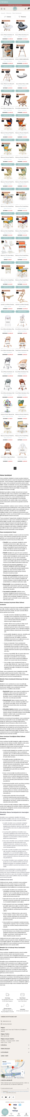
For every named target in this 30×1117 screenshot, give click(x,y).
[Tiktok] (9, 1097)
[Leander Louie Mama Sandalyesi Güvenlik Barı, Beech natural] (8, 296)
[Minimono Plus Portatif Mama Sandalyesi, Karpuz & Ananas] (8, 271)
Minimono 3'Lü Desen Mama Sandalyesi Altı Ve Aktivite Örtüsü (8, 255)
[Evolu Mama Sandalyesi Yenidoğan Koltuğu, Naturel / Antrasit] (22, 363)
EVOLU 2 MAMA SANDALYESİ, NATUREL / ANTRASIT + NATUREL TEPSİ (22, 59)
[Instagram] (2, 1097)
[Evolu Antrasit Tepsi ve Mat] (22, 75)
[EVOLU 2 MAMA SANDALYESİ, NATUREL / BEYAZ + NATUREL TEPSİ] (8, 51)
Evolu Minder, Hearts (22, 457)
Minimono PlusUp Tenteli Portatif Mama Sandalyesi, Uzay (8, 133)
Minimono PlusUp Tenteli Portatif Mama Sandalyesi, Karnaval (22, 182)
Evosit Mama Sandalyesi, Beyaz (8, 329)
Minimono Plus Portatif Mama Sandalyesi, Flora (8, 206)
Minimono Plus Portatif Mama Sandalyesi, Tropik (22, 435)
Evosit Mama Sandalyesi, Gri (7, 371)
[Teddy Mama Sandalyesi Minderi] (22, 342)
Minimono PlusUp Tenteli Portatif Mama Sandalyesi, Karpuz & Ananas (8, 182)
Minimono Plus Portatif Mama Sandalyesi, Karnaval (22, 206)
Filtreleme (23, 17)
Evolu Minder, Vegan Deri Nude (8, 457)
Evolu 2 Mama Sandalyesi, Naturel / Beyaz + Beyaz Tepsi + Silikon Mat (8, 34)
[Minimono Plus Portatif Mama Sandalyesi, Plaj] (8, 222)
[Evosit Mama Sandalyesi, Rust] (22, 384)
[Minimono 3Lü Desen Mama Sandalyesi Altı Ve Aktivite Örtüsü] (8, 247)
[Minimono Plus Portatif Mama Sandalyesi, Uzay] (22, 222)
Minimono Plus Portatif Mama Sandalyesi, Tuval (22, 255)
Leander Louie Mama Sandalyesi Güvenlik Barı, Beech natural (8, 304)
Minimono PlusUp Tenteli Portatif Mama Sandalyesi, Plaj (22, 414)
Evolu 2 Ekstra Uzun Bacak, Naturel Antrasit (8, 83)
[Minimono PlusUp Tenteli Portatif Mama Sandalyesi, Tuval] (22, 124)
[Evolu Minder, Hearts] (22, 448)
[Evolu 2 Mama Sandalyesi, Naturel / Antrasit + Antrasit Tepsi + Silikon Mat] (22, 26)
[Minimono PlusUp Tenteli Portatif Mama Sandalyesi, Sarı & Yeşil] (8, 149)
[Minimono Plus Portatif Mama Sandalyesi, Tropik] (22, 427)
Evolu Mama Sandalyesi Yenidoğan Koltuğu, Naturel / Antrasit (22, 371)
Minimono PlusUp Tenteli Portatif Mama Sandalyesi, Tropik (22, 157)
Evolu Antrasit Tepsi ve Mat (22, 83)
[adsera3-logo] (15, 1108)
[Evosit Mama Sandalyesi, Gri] (8, 363)
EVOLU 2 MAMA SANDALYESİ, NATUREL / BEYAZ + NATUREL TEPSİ (8, 59)
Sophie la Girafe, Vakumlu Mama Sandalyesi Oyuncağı (8, 414)
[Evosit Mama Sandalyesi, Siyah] (8, 100)
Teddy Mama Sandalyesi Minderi (22, 350)
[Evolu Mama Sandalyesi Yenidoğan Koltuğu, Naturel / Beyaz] (22, 100)
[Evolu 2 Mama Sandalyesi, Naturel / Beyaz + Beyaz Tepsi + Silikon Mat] (8, 26)
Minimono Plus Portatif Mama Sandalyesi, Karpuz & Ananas (8, 280)
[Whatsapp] (13, 1097)
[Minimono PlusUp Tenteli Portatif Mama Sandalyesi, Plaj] (22, 406)
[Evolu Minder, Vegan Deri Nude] (8, 448)
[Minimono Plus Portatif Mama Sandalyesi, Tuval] (22, 247)
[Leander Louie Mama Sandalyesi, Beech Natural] (22, 296)
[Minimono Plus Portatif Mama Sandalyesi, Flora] (8, 198)
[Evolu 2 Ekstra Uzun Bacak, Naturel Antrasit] (8, 75)
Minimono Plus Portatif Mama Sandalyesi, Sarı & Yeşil (22, 280)
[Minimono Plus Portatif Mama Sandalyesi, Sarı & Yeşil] (22, 271)
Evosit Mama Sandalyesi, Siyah (8, 108)
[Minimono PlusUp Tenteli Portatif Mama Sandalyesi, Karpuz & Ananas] (8, 173)
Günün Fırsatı (5, 1112)
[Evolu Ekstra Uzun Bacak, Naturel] (22, 320)
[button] (2, 57)
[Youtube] (5, 1097)
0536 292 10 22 (7, 1021)
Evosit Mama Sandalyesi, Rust (22, 393)
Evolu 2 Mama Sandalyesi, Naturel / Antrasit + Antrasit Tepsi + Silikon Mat (22, 34)
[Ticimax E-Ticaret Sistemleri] (15, 1111)
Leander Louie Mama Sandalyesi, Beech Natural (22, 304)
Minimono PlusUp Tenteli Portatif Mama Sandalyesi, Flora (8, 435)
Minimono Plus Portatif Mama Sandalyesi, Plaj (8, 231)
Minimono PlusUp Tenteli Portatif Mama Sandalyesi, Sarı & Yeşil (8, 157)
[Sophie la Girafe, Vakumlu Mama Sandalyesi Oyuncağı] (8, 406)
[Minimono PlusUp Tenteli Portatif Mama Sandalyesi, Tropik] (22, 149)
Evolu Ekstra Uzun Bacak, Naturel (22, 329)
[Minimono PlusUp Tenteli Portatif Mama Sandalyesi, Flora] (8, 427)
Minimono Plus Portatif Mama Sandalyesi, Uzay (22, 231)
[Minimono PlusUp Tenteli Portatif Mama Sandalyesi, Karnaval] (22, 173)
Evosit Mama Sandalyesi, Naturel (8, 350)
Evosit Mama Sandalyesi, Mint (7, 393)
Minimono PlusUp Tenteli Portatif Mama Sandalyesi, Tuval (22, 133)
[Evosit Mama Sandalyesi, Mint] (8, 384)
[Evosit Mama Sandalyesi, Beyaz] (8, 320)
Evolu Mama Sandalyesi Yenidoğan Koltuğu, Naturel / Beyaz (22, 108)
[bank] (15, 1105)
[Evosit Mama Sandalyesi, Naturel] (8, 342)
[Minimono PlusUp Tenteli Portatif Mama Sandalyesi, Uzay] (8, 124)
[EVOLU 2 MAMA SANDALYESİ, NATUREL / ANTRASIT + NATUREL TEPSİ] (22, 51)
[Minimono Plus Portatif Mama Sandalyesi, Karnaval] (22, 198)
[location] (12, 1068)
